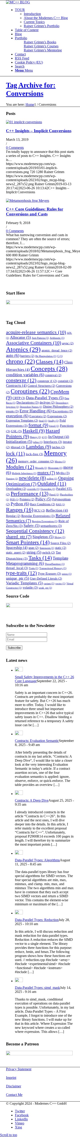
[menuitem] (44, 18)
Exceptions (62, 411)
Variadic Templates (24, 583)
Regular (13, 516)
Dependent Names (31, 407)
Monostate (55, 468)
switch (48, 552)
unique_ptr (17, 578)
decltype (47, 402)
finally (53, 421)
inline (38, 442)
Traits (33, 568)
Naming (12, 478)
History (35, 437)
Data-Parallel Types (45, 398)
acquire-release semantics (36, 332)
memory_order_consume (36, 461)
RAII (60, 504)
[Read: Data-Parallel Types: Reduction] (19, 913)
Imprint (11, 1078)
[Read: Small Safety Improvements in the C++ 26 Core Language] (19, 670)
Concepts (49, 368)
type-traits (21, 573)
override (33, 489)
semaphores (51, 526)
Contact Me (14, 1095)
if (44, 437)
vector (60, 583)
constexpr (21, 380)
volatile (30, 587)
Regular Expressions (38, 516)
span (33, 548)
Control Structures (41, 385)
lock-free (34, 454)
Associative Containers (33, 342)
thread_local (17, 568)
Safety (32, 525)
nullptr (52, 478)
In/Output (58, 437)
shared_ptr (19, 536)
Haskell (34, 430)
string (33, 552)
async (68, 343)
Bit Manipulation (45, 356)
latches (58, 447)
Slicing (59, 537)
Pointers (27, 499)
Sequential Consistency (35, 531)
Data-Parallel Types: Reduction (37, 920)
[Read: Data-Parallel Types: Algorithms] (19, 853)
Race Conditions (42, 504)
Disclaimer (13, 1086)
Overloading (16, 488)
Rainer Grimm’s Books (40, 42)
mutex (46, 472)
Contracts (16, 385)
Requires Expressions (45, 521)
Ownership (47, 489)
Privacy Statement (18, 1069)
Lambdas (38, 446)
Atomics (23, 349)
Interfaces (53, 442)
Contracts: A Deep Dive (31, 800)
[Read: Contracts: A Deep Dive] (19, 794)
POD (14, 499)
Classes (49, 361)
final (43, 421)
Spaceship (17, 547)
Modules (20, 467)
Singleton (43, 536)
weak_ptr (45, 588)
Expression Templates (22, 420)
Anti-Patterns (40, 338)
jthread (18, 447)
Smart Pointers (28, 542)
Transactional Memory (52, 568)
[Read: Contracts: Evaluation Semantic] (19, 734)
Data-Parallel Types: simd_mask (37, 988)
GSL (16, 431)
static (60, 548)
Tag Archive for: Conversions (31, 89)
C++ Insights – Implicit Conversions (38, 130)
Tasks (40, 558)
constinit (65, 381)
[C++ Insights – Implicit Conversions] (24, 122)
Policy (43, 499)
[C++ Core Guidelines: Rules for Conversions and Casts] (27, 200)
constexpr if (47, 381)
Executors (37, 416)
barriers (27, 356)
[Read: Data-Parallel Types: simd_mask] (19, 981)
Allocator (20, 337)
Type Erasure (49, 573)
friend (54, 426)
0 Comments (15, 148)
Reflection (57, 510)
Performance (29, 494)
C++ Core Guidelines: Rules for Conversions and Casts (34, 211)
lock (15, 453)
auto (12, 355)
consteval (53, 375)
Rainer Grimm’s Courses (41, 46)
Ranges (19, 509)
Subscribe (14, 647)
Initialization (19, 441)
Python (20, 503)
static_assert (16, 552)
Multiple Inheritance (24, 473)
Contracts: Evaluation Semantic (37, 741)
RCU (39, 510)
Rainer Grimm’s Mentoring (43, 50)
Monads (41, 468)
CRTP (18, 398)
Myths (63, 473)
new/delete (32, 478)
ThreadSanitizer (55, 564)
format (38, 425)
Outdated (51, 483)
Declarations (27, 402)
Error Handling (36, 411)
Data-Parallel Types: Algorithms (37, 860)
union (67, 574)
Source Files (60, 543)
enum (12, 411)
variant (49, 583)
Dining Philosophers (58, 406)
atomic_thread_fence (57, 350)
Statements (47, 548)
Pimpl (54, 494)
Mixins (60, 461)
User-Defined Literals (46, 578)
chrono (20, 361)
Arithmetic (57, 338)
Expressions (57, 416)
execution (17, 415)
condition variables (25, 374)
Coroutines (30, 391)
